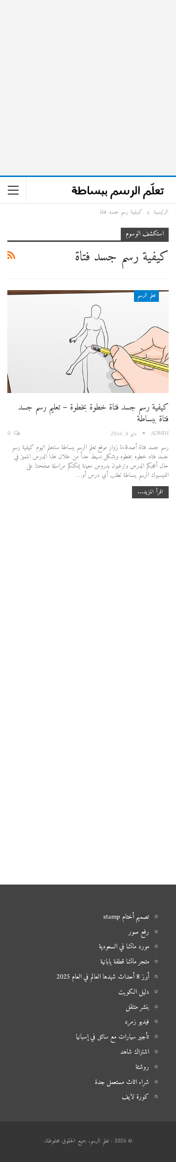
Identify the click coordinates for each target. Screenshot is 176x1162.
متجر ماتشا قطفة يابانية (124, 962)
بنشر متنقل (137, 1007)
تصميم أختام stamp (126, 917)
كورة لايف (135, 1097)
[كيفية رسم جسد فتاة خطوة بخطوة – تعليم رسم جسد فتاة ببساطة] (88, 341)
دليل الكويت (133, 992)
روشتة (142, 1067)
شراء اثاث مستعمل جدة (122, 1082)
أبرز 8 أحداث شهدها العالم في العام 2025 (102, 977)
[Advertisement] (88, 88)
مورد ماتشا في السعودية (124, 947)
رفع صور (139, 932)
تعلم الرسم (146, 296)
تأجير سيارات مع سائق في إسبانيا (112, 1037)
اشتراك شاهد (134, 1052)
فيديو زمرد (137, 1022)
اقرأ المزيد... (150, 492)
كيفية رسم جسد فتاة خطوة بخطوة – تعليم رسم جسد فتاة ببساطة (93, 413)
